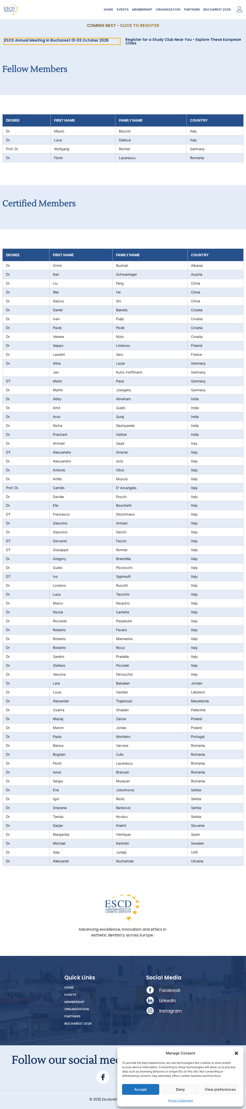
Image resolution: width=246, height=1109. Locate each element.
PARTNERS (192, 9)
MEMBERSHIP (142, 9)
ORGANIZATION (168, 9)
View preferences (220, 1089)
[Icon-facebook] (102, 1077)
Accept (140, 1089)
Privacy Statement (180, 1100)
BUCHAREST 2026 (217, 9)
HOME (108, 9)
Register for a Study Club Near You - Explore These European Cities (183, 41)
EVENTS (123, 9)
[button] (236, 1053)
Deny (180, 1089)
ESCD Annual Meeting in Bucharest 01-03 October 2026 (56, 40)
